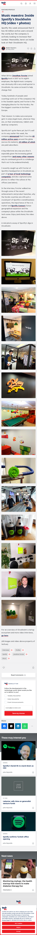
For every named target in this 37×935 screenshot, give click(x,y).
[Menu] (34, 4)
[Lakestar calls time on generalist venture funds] (18, 786)
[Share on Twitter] (11, 726)
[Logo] (4, 3)
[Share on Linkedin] (18, 726)
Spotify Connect (18, 206)
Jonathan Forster (19, 76)
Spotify (4, 78)
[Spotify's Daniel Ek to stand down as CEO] (18, 750)
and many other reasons (23, 156)
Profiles (18, 650)
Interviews (6, 650)
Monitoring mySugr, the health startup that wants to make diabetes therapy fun (17, 883)
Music (4, 658)
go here (4, 635)
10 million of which (27, 142)
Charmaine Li (7, 890)
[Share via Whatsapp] (25, 726)
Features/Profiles (8, 10)
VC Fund (5, 798)
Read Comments (18, 675)
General (5, 762)
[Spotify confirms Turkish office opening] (18, 821)
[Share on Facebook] (4, 726)
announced (14, 136)
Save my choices (18, 713)
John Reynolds (7, 772)
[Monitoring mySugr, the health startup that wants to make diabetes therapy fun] (18, 868)
